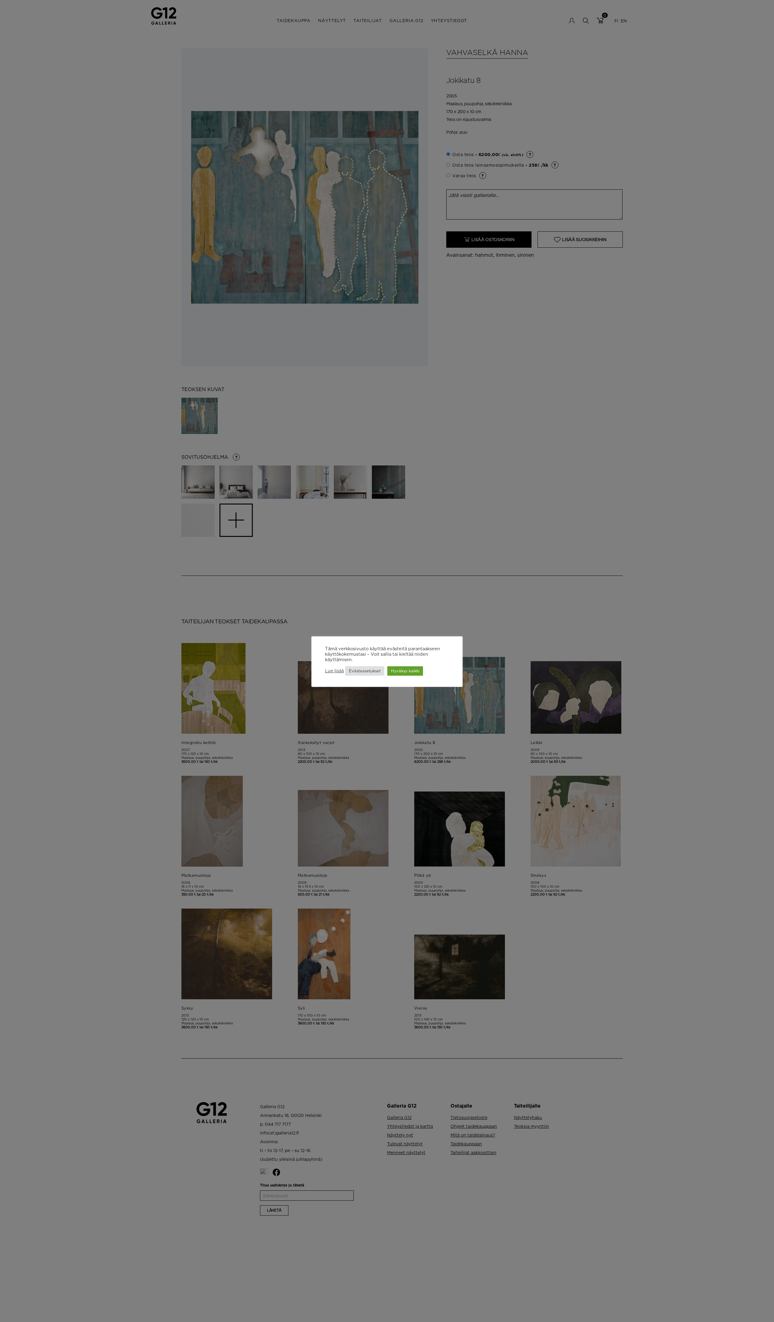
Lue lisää (334, 671)
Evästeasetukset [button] (365, 671)
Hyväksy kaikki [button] (405, 671)
